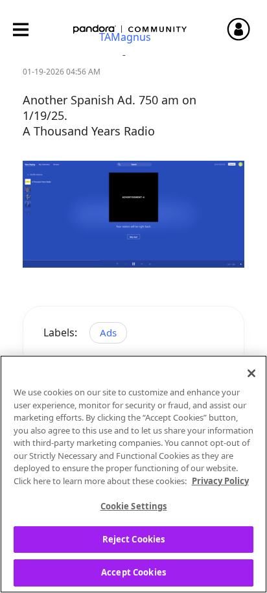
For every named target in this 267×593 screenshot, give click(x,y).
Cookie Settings (133, 506)
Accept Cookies (133, 572)
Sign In (244, 29)
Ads (108, 332)
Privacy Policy (220, 481)
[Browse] (27, 29)
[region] (133, 474)
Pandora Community (130, 29)
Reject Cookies (133, 539)
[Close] (251, 373)
